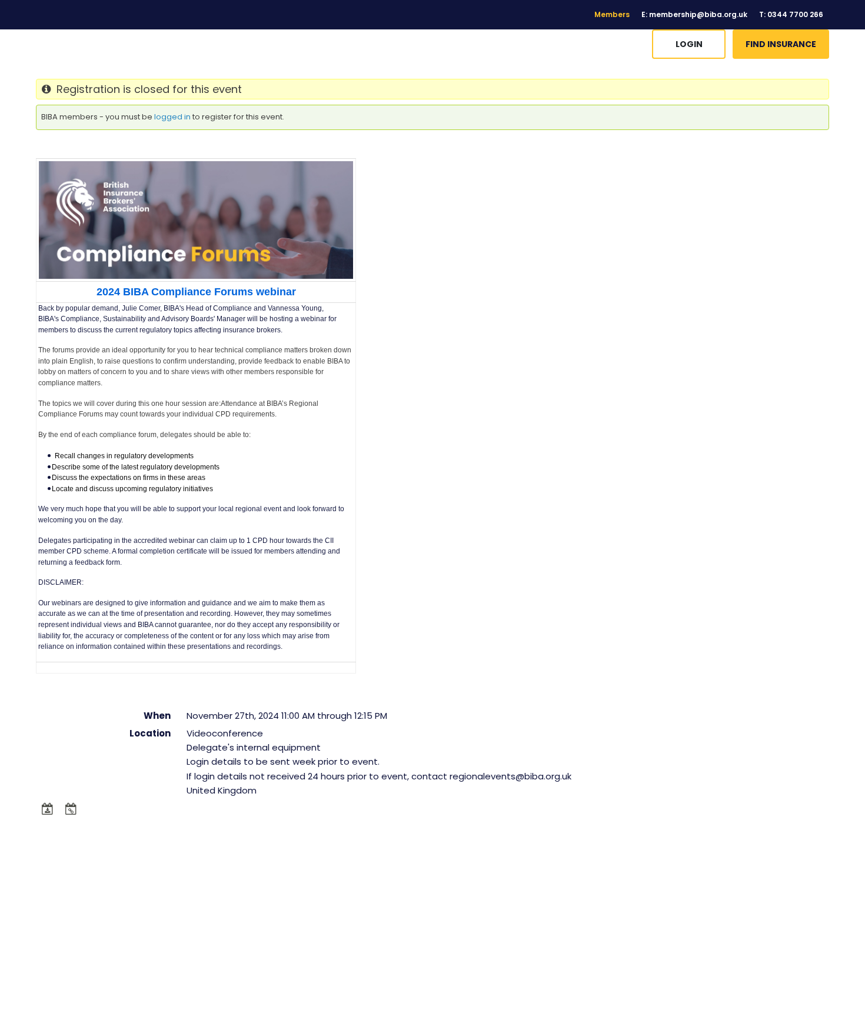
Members (612, 14)
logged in (172, 116)
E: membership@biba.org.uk (694, 14)
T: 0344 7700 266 (791, 14)
